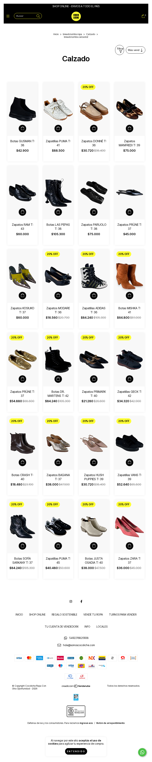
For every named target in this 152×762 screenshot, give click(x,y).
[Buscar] (38, 16)
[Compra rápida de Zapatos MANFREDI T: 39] (129, 128)
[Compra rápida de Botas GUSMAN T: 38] (22, 128)
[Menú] (9, 16)
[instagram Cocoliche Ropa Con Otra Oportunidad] (71, 601)
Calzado (90, 34)
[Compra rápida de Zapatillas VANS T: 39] (129, 462)
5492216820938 (79, 638)
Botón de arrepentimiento (110, 723)
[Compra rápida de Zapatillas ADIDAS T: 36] (94, 295)
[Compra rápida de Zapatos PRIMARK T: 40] (94, 379)
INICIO (19, 614)
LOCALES (102, 626)
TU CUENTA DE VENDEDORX (61, 626)
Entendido (76, 751)
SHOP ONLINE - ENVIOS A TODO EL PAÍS (76, 6)
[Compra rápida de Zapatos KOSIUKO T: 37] (22, 295)
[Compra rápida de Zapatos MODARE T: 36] (58, 295)
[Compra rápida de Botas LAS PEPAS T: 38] (58, 212)
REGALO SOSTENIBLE (64, 614)
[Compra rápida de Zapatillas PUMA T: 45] (58, 546)
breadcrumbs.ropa (72, 34)
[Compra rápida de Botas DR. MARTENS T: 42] (58, 379)
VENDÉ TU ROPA (93, 614)
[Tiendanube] (76, 686)
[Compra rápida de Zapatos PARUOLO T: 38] (94, 212)
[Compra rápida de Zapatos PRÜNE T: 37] (129, 212)
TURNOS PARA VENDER (122, 614)
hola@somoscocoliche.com (79, 645)
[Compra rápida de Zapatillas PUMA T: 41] (58, 128)
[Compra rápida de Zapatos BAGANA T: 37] (58, 462)
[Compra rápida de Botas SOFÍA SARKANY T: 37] (22, 546)
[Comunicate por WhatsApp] (142, 752)
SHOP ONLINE (37, 614)
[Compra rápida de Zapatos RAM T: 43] (22, 212)
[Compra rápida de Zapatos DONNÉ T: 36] (94, 128)
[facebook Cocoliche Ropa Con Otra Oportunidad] (81, 601)
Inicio (56, 34)
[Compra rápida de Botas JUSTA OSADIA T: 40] (94, 546)
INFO (87, 626)
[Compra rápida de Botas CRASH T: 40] (22, 462)
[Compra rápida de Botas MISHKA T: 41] (129, 295)
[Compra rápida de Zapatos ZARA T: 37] (129, 546)
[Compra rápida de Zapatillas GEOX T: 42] (129, 379)
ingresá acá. (86, 723)
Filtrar (120, 48)
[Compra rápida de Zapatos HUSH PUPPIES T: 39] (94, 462)
